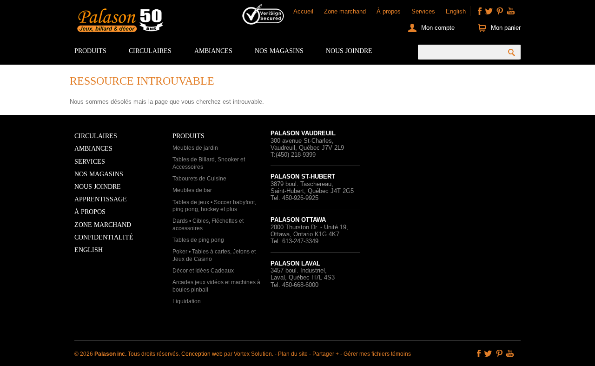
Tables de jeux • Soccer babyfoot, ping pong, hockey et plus (214, 206)
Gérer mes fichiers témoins (377, 354)
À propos (389, 11)
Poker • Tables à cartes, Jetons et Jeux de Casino (214, 255)
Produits (90, 50)
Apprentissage (100, 199)
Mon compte (438, 27)
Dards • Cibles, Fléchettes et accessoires (208, 225)
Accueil (303, 11)
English (456, 11)
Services (423, 11)
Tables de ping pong (198, 240)
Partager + (325, 354)
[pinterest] (499, 11)
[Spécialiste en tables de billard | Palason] (119, 22)
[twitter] (489, 11)
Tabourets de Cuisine (199, 178)
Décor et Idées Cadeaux (203, 270)
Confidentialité (103, 237)
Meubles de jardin (195, 148)
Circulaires (150, 50)
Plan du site (293, 354)
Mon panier (506, 27)
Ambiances (213, 50)
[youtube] (511, 11)
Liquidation (186, 301)
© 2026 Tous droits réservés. (127, 354)
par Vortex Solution (248, 354)
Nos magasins (279, 50)
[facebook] (480, 11)
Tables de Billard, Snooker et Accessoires (208, 163)
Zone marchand (345, 11)
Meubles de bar (192, 190)
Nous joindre (349, 50)
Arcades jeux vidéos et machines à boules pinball (216, 286)
